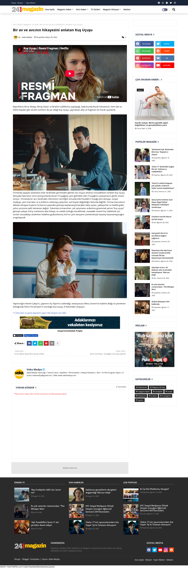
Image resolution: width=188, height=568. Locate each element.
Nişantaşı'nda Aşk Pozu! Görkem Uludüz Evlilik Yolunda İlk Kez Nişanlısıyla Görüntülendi (162, 254)
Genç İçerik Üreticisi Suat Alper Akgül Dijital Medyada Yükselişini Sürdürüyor (162, 203)
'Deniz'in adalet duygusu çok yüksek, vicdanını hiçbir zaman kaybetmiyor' (163, 185)
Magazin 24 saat (31, 24)
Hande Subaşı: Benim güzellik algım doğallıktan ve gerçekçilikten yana (151, 124)
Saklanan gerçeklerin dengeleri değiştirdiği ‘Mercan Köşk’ (101, 491)
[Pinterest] (46, 343)
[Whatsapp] (40, 343)
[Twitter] (34, 343)
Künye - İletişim (17, 3)
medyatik (158, 391)
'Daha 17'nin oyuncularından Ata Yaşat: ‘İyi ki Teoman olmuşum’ (102, 523)
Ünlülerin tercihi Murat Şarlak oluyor (161, 217)
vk (167, 58)
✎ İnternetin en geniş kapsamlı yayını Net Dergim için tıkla (39, 312)
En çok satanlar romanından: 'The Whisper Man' (163, 287)
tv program (166, 396)
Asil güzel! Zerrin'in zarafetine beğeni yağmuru (160, 235)
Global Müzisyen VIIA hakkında (160, 302)
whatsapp (146, 51)
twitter (167, 43)
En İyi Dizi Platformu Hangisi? (154, 489)
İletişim (148, 559)
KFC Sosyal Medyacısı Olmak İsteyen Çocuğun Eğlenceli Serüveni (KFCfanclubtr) (100, 509)
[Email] (51, 343)
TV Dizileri (95, 9)
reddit (167, 51)
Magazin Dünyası (111, 9)
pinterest (146, 58)
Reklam (126, 9)
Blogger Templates (30, 559)
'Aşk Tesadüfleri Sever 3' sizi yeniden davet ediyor (45, 523)
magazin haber (144, 391)
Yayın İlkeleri (31, 3)
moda (170, 391)
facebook (146, 43)
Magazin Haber (64, 9)
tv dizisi (154, 396)
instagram (146, 65)
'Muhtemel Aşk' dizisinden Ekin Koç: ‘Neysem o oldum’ (163, 152)
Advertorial (142, 387)
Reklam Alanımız (70, 468)
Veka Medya (34, 369)
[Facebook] (29, 343)
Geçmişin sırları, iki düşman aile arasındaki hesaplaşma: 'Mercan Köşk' (162, 271)
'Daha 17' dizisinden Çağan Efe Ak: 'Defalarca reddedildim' (163, 169)
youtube (167, 65)
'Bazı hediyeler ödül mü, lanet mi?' (46, 491)
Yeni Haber (81, 9)
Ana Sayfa (50, 9)
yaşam (140, 400)
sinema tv (142, 396)
